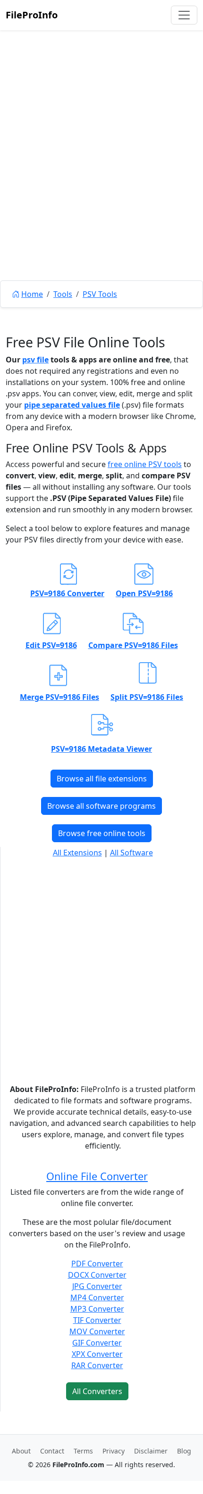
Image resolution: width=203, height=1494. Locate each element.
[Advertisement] (101, 176)
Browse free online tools (101, 833)
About (21, 1450)
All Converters (97, 1391)
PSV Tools (100, 294)
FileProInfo (32, 14)
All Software (131, 852)
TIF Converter (97, 1320)
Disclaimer (151, 1450)
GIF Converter (97, 1343)
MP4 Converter (97, 1297)
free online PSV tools (145, 464)
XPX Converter (97, 1354)
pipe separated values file (72, 405)
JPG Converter (97, 1286)
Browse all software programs (101, 806)
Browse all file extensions (102, 778)
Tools (62, 294)
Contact (52, 1450)
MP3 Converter (97, 1309)
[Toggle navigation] (184, 15)
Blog (184, 1450)
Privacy (113, 1450)
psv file (35, 359)
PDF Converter (97, 1263)
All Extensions (77, 852)
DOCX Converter (97, 1275)
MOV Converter (97, 1331)
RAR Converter (97, 1365)
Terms (83, 1450)
